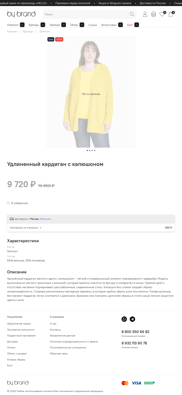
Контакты (55, 329)
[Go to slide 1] (87, 150)
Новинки (12, 25)
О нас (53, 323)
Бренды (34, 25)
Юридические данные (62, 335)
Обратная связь (59, 353)
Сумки (93, 25)
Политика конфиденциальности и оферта (74, 341)
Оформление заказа (19, 323)
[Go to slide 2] (89, 150)
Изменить (45, 218)
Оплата (11, 347)
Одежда (54, 25)
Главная (12, 31)
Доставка (12, 341)
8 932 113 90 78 (134, 343)
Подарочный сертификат (21, 335)
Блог (10, 365)
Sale (130, 25)
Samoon (44, 31)
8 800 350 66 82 (135, 331)
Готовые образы (16, 359)
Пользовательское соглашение (68, 347)
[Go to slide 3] (92, 150)
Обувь (74, 25)
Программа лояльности (20, 329)
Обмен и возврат (17, 353)
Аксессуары (109, 25)
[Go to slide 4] (94, 150)
